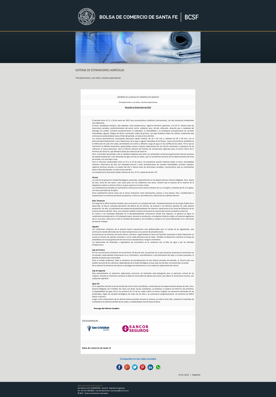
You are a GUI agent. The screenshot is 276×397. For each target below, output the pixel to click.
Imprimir (196, 374)
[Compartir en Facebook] (118, 367)
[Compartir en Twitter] (134, 367)
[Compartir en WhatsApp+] (157, 367)
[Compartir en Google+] (126, 367)
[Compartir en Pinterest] (141, 367)
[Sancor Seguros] (135, 328)
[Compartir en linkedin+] (149, 367)
